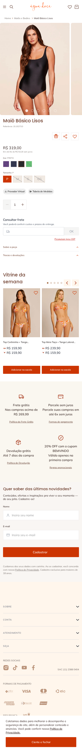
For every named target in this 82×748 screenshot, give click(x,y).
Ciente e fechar (41, 742)
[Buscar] (11, 7)
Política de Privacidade (27, 569)
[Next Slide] (75, 282)
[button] (6, 164)
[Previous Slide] (67, 282)
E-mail (6, 526)
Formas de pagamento (61, 421)
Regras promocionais (61, 467)
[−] (7, 205)
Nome (6, 506)
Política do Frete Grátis (21, 421)
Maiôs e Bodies (22, 18)
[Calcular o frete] (71, 231)
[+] (23, 205)
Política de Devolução (18, 462)
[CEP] (33, 226)
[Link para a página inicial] (8, 18)
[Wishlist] (70, 7)
